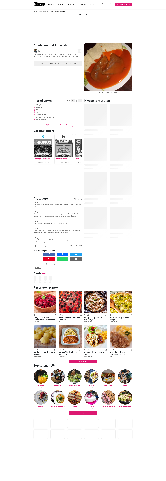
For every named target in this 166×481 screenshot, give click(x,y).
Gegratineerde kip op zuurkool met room (118, 353)
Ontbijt (91, 385)
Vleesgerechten (43, 11)
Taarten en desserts (108, 406)
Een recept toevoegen (123, 4)
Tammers (37, 322)
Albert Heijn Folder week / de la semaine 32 (42, 158)
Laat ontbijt (108, 385)
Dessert (40, 406)
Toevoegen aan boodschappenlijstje (59, 125)
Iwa (39, 51)
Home (35, 11)
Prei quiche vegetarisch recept (119, 318)
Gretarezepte (88, 322)
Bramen (38, 267)
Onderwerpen (61, 4)
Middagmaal (58, 385)
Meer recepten (83, 361)
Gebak (74, 406)
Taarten (91, 406)
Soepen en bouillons (58, 406)
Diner (50, 264)
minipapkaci (63, 356)
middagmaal (39, 264)
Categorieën (51, 4)
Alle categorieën (83, 413)
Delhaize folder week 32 (61, 158)
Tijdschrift (82, 4)
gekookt (74, 264)
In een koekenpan (74, 385)
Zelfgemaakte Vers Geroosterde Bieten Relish (44, 318)
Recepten (69, 4)
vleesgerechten (61, 264)
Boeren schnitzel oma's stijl (94, 353)
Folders (75, 4)
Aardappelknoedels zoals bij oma (44, 353)
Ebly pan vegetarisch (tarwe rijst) (93, 318)
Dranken (41, 385)
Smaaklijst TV (91, 4)
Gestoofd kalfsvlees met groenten (69, 353)
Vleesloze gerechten (125, 406)
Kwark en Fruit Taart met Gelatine (69, 318)
